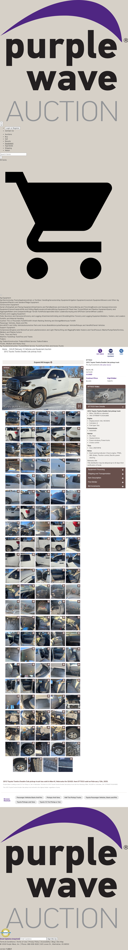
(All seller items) (105, 365)
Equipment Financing (96, 469)
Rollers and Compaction (17, 312)
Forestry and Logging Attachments (38, 316)
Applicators (23, 300)
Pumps (110, 330)
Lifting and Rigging (66, 330)
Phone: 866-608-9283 (30, 944)
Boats (49, 325)
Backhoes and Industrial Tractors (62, 307)
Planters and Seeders (16, 302)
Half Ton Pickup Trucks (72, 797)
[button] (64, 289)
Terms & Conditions (7, 942)
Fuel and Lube (31, 330)
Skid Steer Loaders (58, 312)
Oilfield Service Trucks (32, 346)
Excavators (41, 309)
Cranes (11, 309)
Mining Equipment (59, 309)
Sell (6, 139)
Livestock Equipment (93, 300)
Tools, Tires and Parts (8, 334)
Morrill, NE (89, 370)
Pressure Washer (101, 330)
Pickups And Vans (53, 797)
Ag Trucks (4, 346)
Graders (49, 309)
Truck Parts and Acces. (49, 346)
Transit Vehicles (98, 325)
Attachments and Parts (41, 307)
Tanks (115, 330)
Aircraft (3, 325)
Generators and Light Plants (48, 330)
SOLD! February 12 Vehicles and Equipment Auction (30, 349)
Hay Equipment (63, 300)
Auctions (8, 134)
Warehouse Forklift (68, 321)
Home (4, 349)
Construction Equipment (9, 305)
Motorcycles (56, 325)
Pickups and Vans (83, 325)
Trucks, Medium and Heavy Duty (12, 344)
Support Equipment (7, 327)
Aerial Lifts (4, 307)
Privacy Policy (34, 942)
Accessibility (45, 942)
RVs (91, 325)
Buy (6, 137)
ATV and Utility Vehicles (15, 325)
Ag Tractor (15, 300)
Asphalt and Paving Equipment (20, 307)
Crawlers (17, 309)
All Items (3, 160)
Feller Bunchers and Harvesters (12, 316)
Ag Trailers (4, 341)
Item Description (94, 478)
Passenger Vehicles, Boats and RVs (13, 323)
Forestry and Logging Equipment (13, 314)
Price (92, 378)
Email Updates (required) (10, 939)
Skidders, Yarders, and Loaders (113, 316)
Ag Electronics (5, 300)
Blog (53, 942)
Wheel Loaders (97, 312)
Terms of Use (22, 942)
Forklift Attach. (32, 321)
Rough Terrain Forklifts (35, 312)
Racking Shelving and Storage (49, 321)
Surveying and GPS (73, 312)
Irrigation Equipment (77, 300)
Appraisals (9, 146)
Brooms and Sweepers (101, 307)
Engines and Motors (18, 330)
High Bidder (111, 378)
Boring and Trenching (83, 307)
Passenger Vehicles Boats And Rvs (29, 797)
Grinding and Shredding (61, 316)
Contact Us (9, 131)
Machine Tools (5, 337)
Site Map (60, 942)
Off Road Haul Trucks (74, 309)
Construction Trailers (16, 341)
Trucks (61, 346)
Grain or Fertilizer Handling (38, 300)
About (7, 150)
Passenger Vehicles (68, 325)
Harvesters (53, 300)
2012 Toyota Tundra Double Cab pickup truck (22, 351)
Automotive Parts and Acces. (35, 325)
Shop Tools (15, 337)
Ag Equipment (5, 298)
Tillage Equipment (32, 302)
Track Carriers (86, 312)
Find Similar (92, 482)
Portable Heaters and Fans (84, 330)
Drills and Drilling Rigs (29, 309)
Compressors (5, 330)
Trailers (3, 339)
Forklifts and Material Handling (12, 318)
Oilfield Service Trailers (33, 341)
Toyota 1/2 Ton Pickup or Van (50, 802)
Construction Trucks (16, 346)
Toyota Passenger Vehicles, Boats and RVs (101, 797)
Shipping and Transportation (99, 474)
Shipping (8, 148)
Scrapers (47, 312)
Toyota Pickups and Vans (26, 802)
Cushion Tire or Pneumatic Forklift (13, 321)
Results (8, 141)
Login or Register (12, 128)
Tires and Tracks (26, 337)
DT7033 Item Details (96, 406)
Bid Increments (94, 486)
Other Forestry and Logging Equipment (85, 316)
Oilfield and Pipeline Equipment (95, 309)
